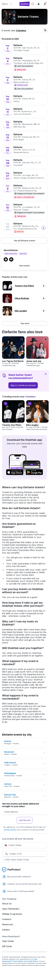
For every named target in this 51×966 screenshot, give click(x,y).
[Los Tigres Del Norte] (13, 351)
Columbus (21, 30)
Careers (6, 929)
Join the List (24, 820)
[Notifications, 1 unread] (45, 4)
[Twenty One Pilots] (13, 415)
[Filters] (45, 30)
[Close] (45, 373)
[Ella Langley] (37, 415)
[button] (9, 4)
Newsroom (7, 924)
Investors (6, 919)
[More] (44, 11)
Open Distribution (10, 908)
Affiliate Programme (12, 914)
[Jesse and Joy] (37, 351)
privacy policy (10, 830)
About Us (7, 903)
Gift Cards (7, 946)
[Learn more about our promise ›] (11, 869)
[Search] (32, 4)
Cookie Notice (32, 961)
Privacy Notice (17, 961)
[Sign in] (38, 4)
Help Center (8, 941)
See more (25, 323)
